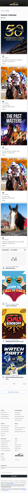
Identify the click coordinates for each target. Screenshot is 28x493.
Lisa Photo (3, 460)
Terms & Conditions (4, 480)
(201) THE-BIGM (10, 483)
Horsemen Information (5, 441)
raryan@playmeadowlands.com (6, 486)
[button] (26, 5)
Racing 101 (3, 433)
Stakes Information (4, 446)
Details (3, 63)
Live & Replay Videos (5, 429)
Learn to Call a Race (11, 306)
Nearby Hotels (18, 448)
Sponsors (3, 435)
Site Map (16, 480)
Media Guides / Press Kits (20, 431)
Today (14, 383)
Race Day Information (5, 425)
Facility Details (18, 446)
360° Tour (17, 450)
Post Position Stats (18, 429)
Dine (16, 442)
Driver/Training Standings (20, 427)
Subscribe (14, 476)
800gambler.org (5, 490)
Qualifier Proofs (4, 444)
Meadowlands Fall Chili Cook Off (14, 341)
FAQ (13, 480)
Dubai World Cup (10, 268)
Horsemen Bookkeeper (5, 450)
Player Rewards (18, 420)
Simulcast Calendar (5, 431)
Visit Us (16, 441)
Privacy (10, 480)
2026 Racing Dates (4, 427)
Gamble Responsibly (22, 480)
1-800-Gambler (23, 489)
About (2, 456)
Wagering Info (18, 412)
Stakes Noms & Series (5, 448)
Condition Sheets (4, 442)
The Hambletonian (4, 416)
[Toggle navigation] (1, 5)
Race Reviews (17, 414)
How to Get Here (18, 444)
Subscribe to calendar (13, 392)
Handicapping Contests (19, 416)
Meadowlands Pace (5, 414)
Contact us (3, 458)
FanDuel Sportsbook (19, 418)
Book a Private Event (5, 418)
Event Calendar (4, 412)
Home (2, 11)
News (16, 425)
